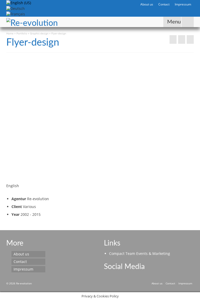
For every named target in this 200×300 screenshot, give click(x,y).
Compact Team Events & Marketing (139, 253)
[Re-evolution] (75, 22)
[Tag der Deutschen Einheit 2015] (190, 39)
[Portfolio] (181, 39)
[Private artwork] (173, 39)
